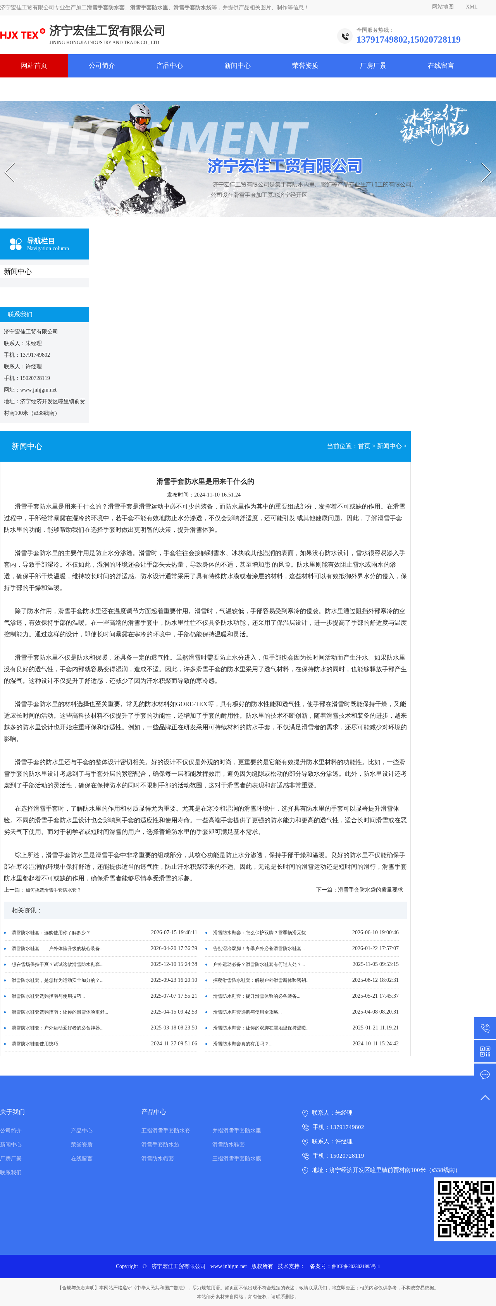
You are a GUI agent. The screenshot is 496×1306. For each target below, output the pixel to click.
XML (472, 7)
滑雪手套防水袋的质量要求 (370, 890)
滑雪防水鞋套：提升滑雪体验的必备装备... (256, 996)
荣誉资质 (305, 65)
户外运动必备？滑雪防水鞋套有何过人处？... (259, 964)
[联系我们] (485, 1075)
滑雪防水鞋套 (228, 1145)
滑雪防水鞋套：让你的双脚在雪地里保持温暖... (261, 1028)
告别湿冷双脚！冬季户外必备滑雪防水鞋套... (259, 948)
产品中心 (170, 65)
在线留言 (441, 65)
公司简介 (102, 65)
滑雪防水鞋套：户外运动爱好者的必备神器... (57, 1028)
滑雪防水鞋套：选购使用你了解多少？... (53, 932)
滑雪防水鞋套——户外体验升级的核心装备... (57, 948)
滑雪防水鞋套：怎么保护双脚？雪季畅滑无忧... (261, 932)
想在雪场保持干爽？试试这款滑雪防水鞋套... (57, 964)
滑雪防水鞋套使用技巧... (37, 1044)
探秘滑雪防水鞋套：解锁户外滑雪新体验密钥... (261, 980)
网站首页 (34, 65)
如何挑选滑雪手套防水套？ (53, 890)
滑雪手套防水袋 (160, 1145)
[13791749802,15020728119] (485, 1028)
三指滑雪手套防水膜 (236, 1159)
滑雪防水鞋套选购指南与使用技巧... (48, 996)
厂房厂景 (373, 65)
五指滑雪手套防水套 (165, 1131)
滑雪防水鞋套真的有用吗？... (242, 1044)
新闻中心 (237, 65)
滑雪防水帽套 (157, 1159)
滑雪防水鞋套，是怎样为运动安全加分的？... (57, 980)
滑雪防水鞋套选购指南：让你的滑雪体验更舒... (60, 1012)
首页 (364, 446)
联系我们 (34, 89)
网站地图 (443, 7)
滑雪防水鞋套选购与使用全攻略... (247, 1012)
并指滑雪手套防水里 (236, 1131)
